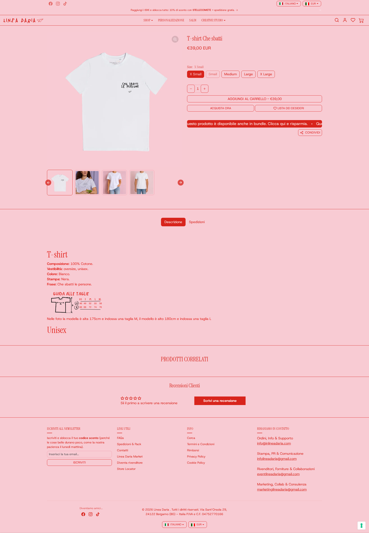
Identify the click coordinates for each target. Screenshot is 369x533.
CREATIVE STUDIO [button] (212, 20)
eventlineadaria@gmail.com (278, 474)
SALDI (192, 20)
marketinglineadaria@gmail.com (282, 489)
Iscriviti (79, 462)
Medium (230, 74)
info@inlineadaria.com (274, 443)
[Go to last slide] (48, 183)
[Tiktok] (65, 3)
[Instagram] (58, 3)
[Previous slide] (48, 370)
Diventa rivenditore (130, 463)
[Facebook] (50, 3)
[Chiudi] (320, 10)
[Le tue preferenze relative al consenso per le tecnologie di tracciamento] (361, 525)
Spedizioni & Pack (129, 444)
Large (248, 74)
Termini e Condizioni (200, 444)
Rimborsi (193, 450)
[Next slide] (181, 183)
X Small (195, 74)
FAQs (120, 438)
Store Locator (126, 469)
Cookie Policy (196, 463)
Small (213, 74)
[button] (337, 20)
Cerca (191, 438)
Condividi (312, 132)
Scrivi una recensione (220, 400)
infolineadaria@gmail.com (277, 458)
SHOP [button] (147, 20)
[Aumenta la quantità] (204, 89)
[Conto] (345, 20)
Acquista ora (220, 108)
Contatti (122, 450)
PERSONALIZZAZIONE (171, 20)
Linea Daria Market (130, 456)
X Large (266, 74)
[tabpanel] (184, 283)
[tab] (173, 222)
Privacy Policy (196, 456)
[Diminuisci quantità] (191, 89)
